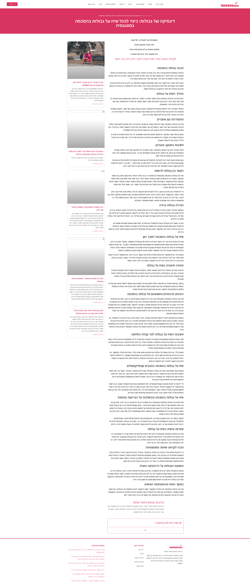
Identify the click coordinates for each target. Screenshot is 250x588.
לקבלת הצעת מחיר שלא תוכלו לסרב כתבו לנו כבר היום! (145, 59)
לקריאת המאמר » (97, 104)
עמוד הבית (159, 4)
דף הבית (148, 15)
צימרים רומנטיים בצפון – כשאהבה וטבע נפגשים (87, 581)
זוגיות (130, 4)
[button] (110, 522)
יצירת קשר (91, 4)
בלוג (100, 4)
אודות (150, 4)
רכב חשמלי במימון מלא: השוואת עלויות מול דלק (87, 570)
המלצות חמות (111, 4)
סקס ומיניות (140, 4)
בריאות (121, 4)
